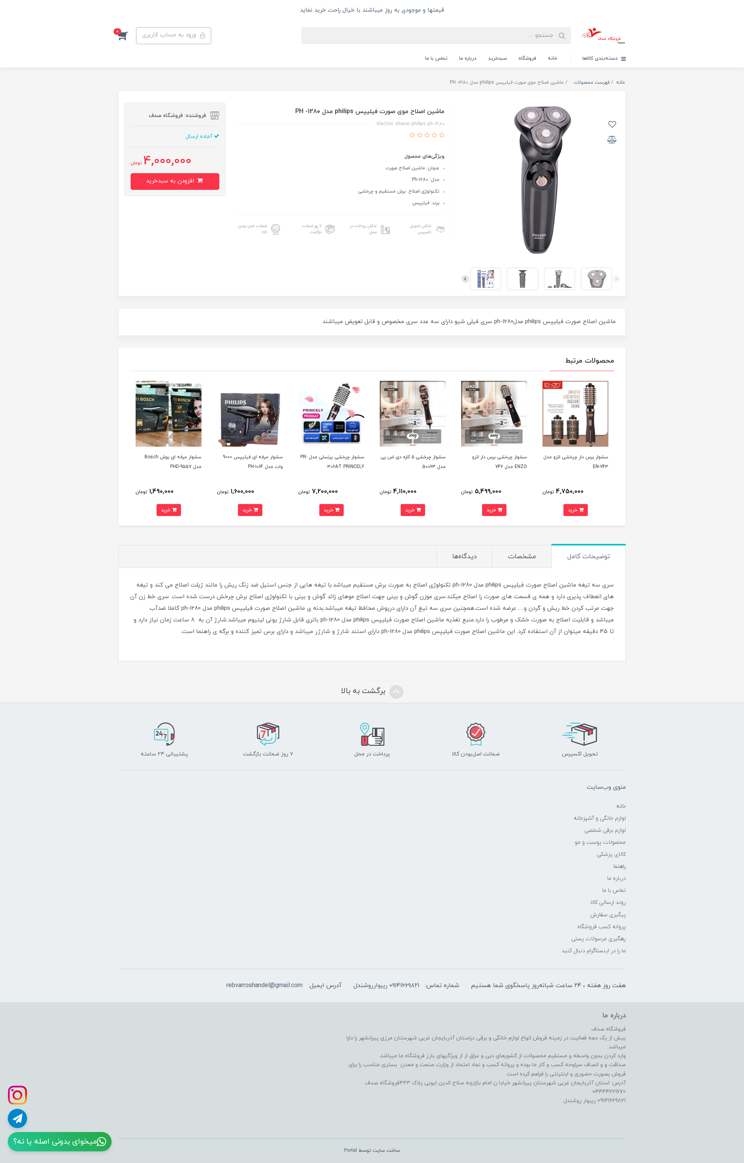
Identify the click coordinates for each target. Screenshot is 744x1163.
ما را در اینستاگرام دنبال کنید (593, 951)
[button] (127, 35)
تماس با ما (436, 58)
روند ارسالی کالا (608, 902)
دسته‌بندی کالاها (600, 58)
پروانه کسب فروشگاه (601, 927)
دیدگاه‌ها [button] (464, 556)
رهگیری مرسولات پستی (598, 939)
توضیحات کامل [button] (588, 556)
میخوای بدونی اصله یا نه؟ (55, 1141)
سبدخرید (497, 58)
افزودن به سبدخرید (171, 181)
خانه (552, 58)
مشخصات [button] (522, 556)
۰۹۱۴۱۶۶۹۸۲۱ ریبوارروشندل (386, 985)
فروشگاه (527, 58)
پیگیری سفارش (608, 915)
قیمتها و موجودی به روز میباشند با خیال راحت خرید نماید (372, 10)
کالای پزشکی (611, 854)
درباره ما (468, 58)
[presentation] (616, 279)
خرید (573, 510)
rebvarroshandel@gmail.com (264, 985)
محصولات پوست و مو (600, 842)
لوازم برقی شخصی (605, 830)
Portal (350, 1150)
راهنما (619, 866)
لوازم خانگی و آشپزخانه (600, 818)
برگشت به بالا (364, 691)
